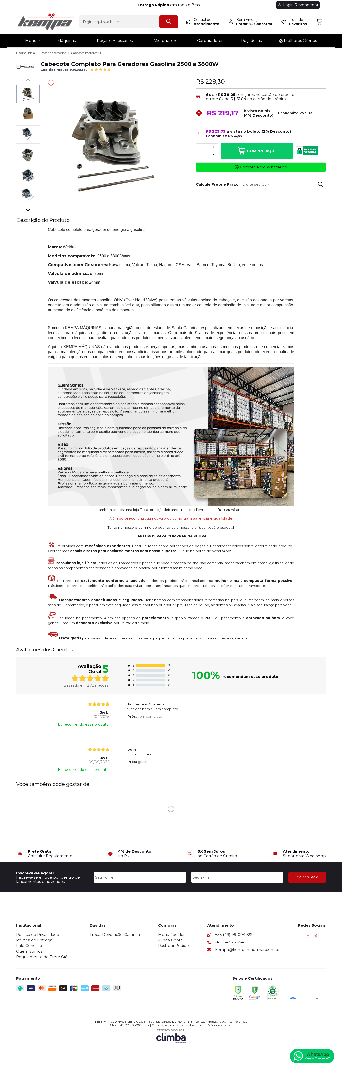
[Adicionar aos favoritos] (51, 83)
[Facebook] (308, 936)
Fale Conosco (29, 945)
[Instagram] (316, 936)
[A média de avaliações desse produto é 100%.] (100, 69)
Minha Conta (170, 940)
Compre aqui (261, 150)
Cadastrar (263, 24)
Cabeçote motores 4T (86, 53)
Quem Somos (29, 951)
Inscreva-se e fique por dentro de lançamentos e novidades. (48, 879)
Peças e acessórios (54, 53)
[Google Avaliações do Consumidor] (305, 992)
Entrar (242, 24)
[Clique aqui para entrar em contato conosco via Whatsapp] (312, 1056)
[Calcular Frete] (320, 184)
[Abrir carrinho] (319, 22)
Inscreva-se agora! (35, 873)
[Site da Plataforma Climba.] (171, 1036)
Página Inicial (26, 53)
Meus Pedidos (171, 934)
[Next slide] (28, 208)
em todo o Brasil (171, 4)
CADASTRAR (307, 877)
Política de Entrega (34, 940)
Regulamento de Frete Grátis (43, 956)
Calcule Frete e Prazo (216, 184)
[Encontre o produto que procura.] (168, 21)
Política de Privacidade (37, 934)
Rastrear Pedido (173, 945)
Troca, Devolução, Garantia (115, 934)
